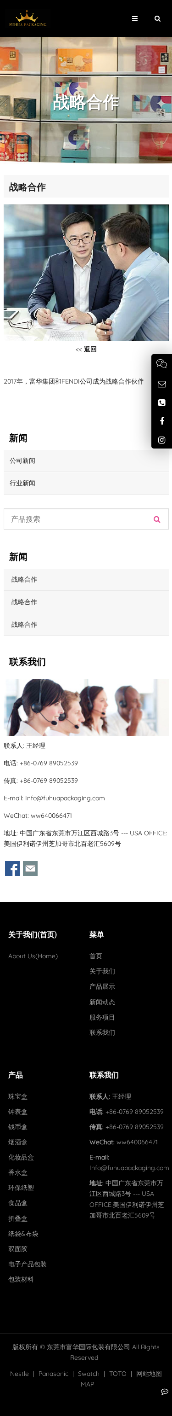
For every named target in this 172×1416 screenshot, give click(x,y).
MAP (87, 1384)
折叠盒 (18, 1218)
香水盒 (18, 1172)
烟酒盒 (18, 1142)
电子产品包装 (27, 1264)
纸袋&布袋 (23, 1234)
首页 (95, 956)
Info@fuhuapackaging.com (65, 798)
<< (86, 349)
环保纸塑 (21, 1187)
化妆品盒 (21, 1157)
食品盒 (18, 1203)
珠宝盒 (18, 1096)
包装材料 (21, 1279)
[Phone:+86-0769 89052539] (161, 403)
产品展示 (102, 986)
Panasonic (53, 1373)
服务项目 (102, 1017)
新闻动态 (102, 1002)
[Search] (157, 519)
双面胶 (18, 1249)
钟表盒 (18, 1111)
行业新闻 (22, 483)
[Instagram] (161, 440)
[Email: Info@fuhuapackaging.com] (161, 384)
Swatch (89, 1373)
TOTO (118, 1373)
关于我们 (102, 971)
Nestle (19, 1373)
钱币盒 (18, 1127)
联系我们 (102, 1032)
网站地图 (149, 1373)
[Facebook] (161, 421)
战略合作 (23, 579)
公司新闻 (22, 460)
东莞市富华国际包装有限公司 (88, 1347)
